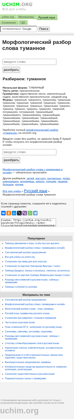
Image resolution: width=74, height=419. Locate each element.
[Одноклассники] (8, 213)
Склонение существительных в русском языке (30, 374)
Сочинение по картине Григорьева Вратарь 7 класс (32, 266)
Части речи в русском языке (20, 322)
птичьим (51, 181)
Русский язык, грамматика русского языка (27, 313)
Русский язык (35, 191)
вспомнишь (27, 181)
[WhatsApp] (30, 213)
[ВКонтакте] (3, 213)
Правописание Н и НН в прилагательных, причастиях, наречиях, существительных (34, 356)
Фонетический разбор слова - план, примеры (29, 309)
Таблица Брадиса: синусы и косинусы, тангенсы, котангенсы (37, 270)
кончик (19, 184)
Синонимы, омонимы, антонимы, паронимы (28, 331)
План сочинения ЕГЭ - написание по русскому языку (33, 327)
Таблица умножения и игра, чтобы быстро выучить (32, 243)
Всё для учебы (12, 191)
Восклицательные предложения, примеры (28, 362)
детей (30, 178)
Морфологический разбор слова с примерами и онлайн (35, 248)
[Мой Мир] (14, 213)
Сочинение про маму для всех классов (25, 261)
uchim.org (19, 410)
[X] (19, 213)
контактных (54, 178)
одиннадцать (11, 181)
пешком (62, 181)
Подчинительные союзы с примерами (25, 378)
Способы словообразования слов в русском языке (32, 343)
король (40, 181)
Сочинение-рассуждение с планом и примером (30, 318)
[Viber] (24, 213)
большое (8, 184)
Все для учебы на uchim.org (20, 257)
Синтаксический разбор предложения (25, 252)
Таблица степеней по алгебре (21, 287)
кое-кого (40, 178)
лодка (66, 178)
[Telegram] (35, 213)
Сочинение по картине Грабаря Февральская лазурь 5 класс (37, 275)
